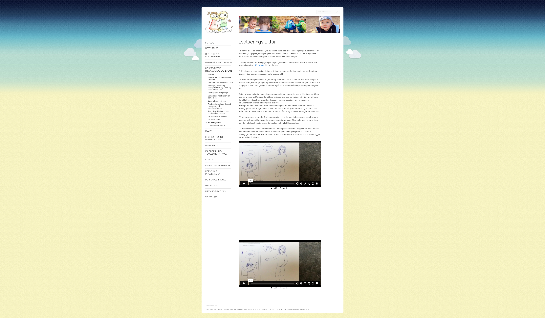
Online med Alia (212, 305)
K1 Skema (260, 65)
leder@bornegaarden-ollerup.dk (298, 309)
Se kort (264, 309)
